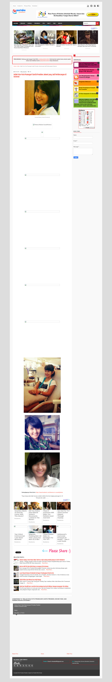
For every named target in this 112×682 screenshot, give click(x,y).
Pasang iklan (77, 661)
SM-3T (48, 23)
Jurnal (29, 23)
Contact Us (20, 6)
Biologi (23, 23)
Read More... (45, 563)
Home (16, 23)
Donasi (82, 661)
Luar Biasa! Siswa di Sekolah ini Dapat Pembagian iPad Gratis (37, 573)
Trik (54, 23)
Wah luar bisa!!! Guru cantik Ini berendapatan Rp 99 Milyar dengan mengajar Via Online (44, 586)
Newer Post (15, 653)
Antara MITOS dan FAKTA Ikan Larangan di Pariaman (34, 566)
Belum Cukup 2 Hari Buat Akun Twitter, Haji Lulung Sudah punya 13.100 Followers (42, 560)
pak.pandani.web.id (44, 60)
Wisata (60, 23)
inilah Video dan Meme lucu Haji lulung (30, 580)
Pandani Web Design (37, 672)
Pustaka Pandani (23, 672)
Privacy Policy (27, 6)
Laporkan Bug (75, 663)
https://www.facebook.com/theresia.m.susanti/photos (49, 492)
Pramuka (37, 23)
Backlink (87, 661)
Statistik (92, 661)
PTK (44, 23)
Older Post (69, 653)
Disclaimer (34, 6)
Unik (30, 71)
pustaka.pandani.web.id (43, 59)
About (14, 6)
